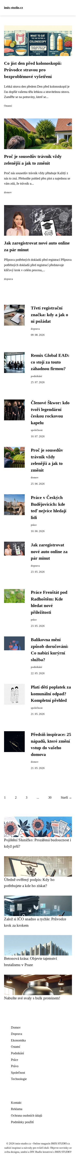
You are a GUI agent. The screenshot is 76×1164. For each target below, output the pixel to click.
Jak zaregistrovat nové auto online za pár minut (49, 551)
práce (34, 524)
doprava (8, 279)
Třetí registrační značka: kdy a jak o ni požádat (49, 315)
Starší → (66, 797)
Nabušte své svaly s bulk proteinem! (32, 998)
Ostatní (8, 105)
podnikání (36, 376)
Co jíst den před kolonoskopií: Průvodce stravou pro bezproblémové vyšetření (33, 70)
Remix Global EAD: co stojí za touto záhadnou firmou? (50, 362)
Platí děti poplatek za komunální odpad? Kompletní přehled (51, 694)
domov (8, 192)
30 (49, 797)
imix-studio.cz (13, 7)
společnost (37, 430)
